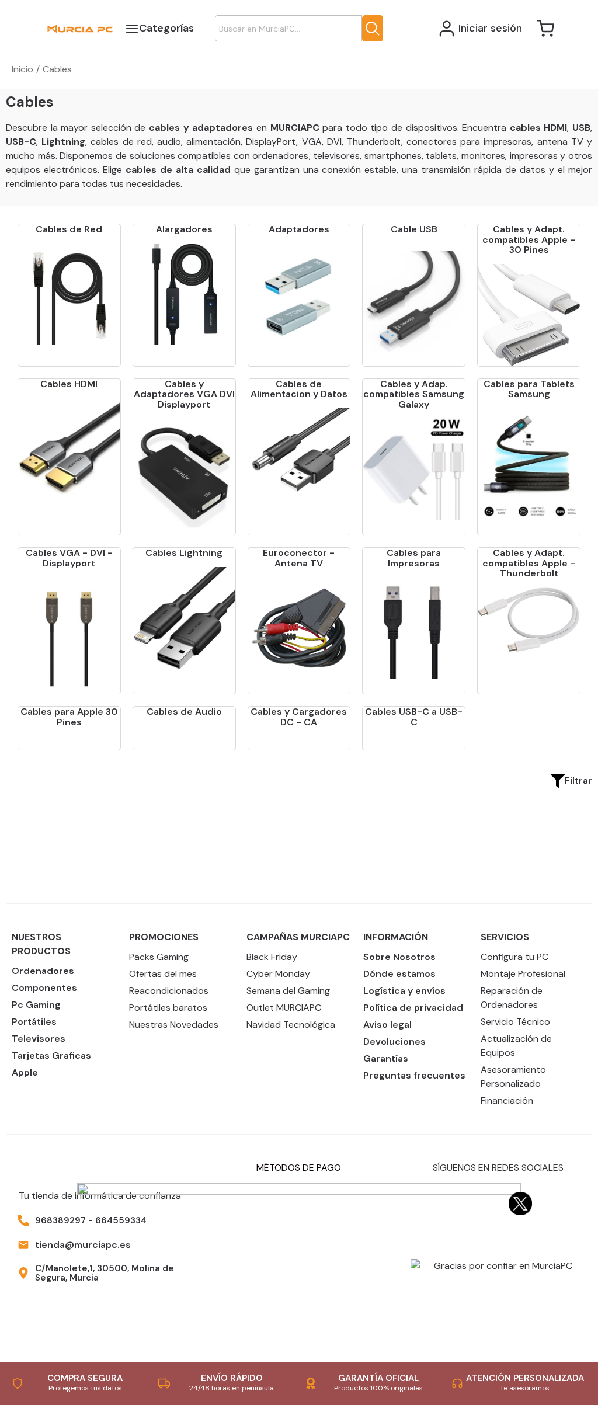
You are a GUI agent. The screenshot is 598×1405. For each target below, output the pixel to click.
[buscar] (372, 28)
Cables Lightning (183, 553)
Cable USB (414, 229)
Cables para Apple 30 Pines (69, 716)
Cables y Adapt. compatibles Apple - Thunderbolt (528, 563)
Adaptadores (299, 229)
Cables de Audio (184, 711)
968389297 (60, 1220)
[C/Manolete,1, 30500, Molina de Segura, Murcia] (23, 1273)
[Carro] (545, 28)
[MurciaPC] (80, 28)
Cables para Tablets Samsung (529, 389)
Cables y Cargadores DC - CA (299, 716)
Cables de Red (69, 229)
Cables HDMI (69, 384)
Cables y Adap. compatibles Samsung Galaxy (413, 394)
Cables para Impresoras (414, 558)
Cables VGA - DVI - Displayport (69, 558)
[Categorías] (130, 28)
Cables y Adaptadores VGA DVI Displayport (184, 394)
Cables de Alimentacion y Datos (299, 389)
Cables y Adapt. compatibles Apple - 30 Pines (528, 239)
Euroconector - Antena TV (299, 558)
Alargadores (184, 229)
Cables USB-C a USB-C (414, 716)
